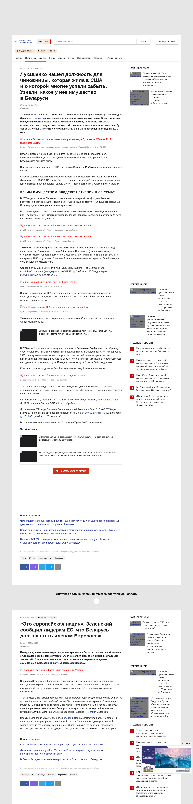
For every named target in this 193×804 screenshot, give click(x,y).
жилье (32, 558)
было (35, 386)
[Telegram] (42, 567)
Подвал (98, 58)
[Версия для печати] (58, 567)
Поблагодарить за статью (72, 471)
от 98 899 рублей (91, 412)
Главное (18, 58)
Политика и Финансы (35, 58)
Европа (61, 58)
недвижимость (45, 558)
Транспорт (59, 558)
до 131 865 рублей (30, 416)
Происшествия (84, 58)
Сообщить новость (167, 41)
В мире (71, 58)
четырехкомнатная (31, 275)
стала (37, 118)
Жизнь (51, 58)
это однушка (52, 271)
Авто (24, 558)
